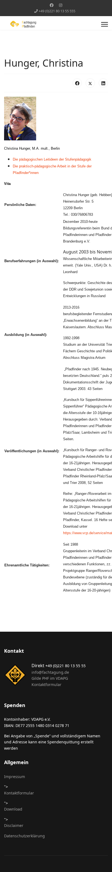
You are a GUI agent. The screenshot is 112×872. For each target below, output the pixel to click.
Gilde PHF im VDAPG (50, 678)
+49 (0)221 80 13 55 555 (57, 11)
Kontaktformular (46, 684)
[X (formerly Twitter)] (90, 83)
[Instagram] (60, 5)
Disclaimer (13, 825)
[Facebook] (52, 5)
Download (13, 809)
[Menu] (104, 24)
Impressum (14, 776)
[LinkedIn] (103, 83)
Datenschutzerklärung (24, 835)
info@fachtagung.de (50, 672)
